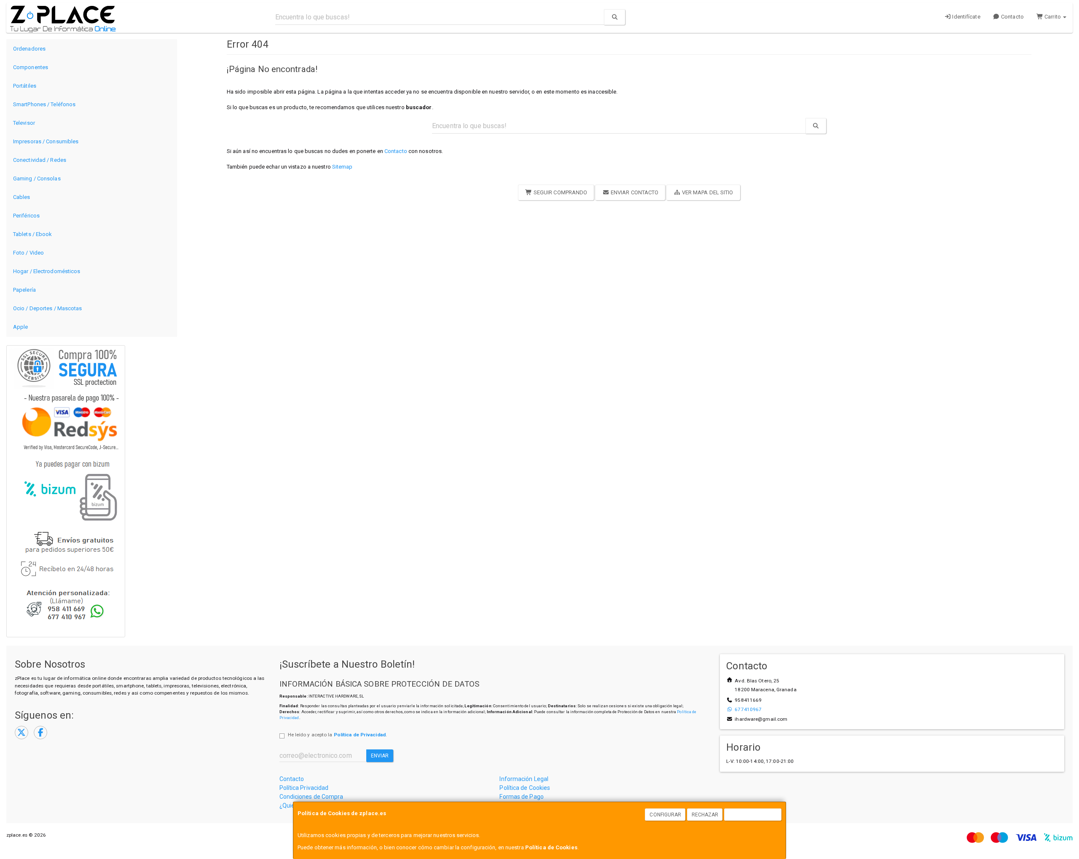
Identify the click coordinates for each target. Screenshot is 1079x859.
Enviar (380, 756)
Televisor (24, 123)
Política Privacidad (304, 787)
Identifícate (965, 16)
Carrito (1052, 16)
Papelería (24, 290)
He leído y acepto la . (337, 735)
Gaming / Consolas (37, 178)
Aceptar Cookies (753, 815)
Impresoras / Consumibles (45, 141)
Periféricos (26, 215)
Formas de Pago (521, 796)
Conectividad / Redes (39, 160)
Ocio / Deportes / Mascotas (47, 308)
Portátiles (24, 86)
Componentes (30, 67)
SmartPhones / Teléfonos (44, 104)
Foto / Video (28, 253)
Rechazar (705, 815)
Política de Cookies (551, 847)
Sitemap (342, 167)
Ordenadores (29, 49)
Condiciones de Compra (311, 796)
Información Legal (523, 779)
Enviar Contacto (634, 192)
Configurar (665, 815)
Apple (20, 327)
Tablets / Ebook (32, 234)
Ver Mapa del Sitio (707, 192)
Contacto (1012, 16)
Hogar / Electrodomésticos (47, 271)
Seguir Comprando (560, 192)
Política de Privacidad (360, 735)
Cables (21, 197)
